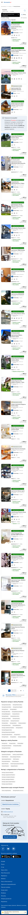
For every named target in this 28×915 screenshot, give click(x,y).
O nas (2, 867)
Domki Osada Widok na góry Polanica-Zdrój (18, 50)
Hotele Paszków (15, 761)
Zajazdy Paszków (14, 766)
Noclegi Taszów (5, 736)
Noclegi (9, 6)
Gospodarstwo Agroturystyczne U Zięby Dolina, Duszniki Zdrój (17, 183)
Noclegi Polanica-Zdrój (17, 704)
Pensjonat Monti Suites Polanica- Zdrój (17, 468)
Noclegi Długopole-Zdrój (7, 730)
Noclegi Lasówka (5, 720)
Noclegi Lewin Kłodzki (6, 718)
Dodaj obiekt (4, 890)
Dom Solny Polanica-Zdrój (18, 313)
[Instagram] (13, 848)
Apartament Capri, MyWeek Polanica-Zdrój (18, 580)
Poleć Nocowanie (5, 873)
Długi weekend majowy (6, 905)
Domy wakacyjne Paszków (15, 756)
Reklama (3, 878)
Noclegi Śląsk (20, 743)
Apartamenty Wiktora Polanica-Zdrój (16, 335)
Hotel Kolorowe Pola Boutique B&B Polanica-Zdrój (17, 534)
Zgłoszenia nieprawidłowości (8, 884)
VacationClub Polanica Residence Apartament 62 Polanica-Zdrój (18, 675)
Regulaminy (4, 901)
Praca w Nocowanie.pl (6, 881)
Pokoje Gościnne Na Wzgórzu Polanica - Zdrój (17, 381)
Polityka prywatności (6, 898)
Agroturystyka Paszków (6, 759)
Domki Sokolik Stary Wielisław (16, 27)
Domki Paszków (5, 756)
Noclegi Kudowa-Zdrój (6, 704)
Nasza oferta (4, 870)
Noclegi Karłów (5, 723)
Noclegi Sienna (5, 709)
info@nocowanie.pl (8, 812)
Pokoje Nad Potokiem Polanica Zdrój (16, 137)
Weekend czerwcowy (21, 905)
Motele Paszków (5, 763)
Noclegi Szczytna (16, 718)
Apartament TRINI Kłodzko (18, 250)
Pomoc (3, 864)
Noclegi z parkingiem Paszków (8, 779)
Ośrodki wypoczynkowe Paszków (17, 763)
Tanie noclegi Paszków (6, 790)
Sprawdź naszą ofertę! (10, 837)
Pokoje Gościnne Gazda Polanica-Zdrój (17, 428)
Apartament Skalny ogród (17, 491)
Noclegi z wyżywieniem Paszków (8, 774)
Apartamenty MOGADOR (17, 294)
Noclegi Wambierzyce (6, 725)
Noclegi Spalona (19, 727)
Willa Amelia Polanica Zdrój (18, 228)
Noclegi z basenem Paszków (7, 772)
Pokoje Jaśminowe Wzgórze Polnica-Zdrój (18, 405)
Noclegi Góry (4, 743)
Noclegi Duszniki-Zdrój (6, 707)
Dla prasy (3, 896)
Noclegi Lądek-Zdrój (6, 711)
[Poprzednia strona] (7, 690)
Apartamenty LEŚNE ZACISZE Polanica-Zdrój (17, 557)
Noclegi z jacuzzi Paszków (7, 784)
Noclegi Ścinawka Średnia (7, 734)
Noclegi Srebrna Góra (15, 716)
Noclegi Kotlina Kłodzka (6, 745)
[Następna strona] (23, 690)
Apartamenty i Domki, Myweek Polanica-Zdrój (17, 205)
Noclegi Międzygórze (6, 714)
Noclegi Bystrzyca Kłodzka (17, 711)
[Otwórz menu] (2, 2)
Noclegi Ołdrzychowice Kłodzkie (8, 732)
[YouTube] (8, 848)
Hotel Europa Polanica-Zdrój (18, 512)
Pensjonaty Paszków (6, 761)
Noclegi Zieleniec (16, 714)
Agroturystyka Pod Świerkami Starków (16, 88)
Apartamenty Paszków (6, 754)
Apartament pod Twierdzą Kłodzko (18, 272)
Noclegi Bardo (13, 736)
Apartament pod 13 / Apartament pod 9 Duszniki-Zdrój (18, 163)
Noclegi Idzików (13, 723)
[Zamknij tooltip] (18, 14)
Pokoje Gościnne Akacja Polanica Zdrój (17, 359)
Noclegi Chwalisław (22, 736)
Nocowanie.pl (3, 6)
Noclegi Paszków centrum (18, 790)
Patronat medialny (5, 887)
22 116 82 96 (6, 814)
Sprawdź (14, 20)
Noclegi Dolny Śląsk (17, 745)
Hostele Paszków (5, 766)
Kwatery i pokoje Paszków (18, 754)
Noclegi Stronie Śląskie (17, 707)
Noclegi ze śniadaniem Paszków (8, 777)
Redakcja (3, 893)
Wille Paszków (16, 759)
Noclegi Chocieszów (15, 720)
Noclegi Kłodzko (5, 716)
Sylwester (14, 905)
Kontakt (3, 861)
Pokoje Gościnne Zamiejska (18, 449)
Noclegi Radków (13, 709)
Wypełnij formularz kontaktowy (10, 804)
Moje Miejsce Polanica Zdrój (18, 73)
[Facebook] (3, 848)
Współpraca (4, 875)
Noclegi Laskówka (22, 723)
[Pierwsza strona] (4, 690)
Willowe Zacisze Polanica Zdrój (17, 651)
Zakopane (3, 907)
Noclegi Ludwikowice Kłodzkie (8, 727)
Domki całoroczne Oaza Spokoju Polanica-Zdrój (17, 104)
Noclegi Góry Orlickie (6, 748)
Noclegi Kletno (17, 734)
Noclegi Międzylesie (17, 725)
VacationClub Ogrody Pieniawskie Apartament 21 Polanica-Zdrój (18, 605)
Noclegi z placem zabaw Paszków (8, 781)
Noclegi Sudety (12, 743)
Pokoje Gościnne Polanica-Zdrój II (18, 627)
